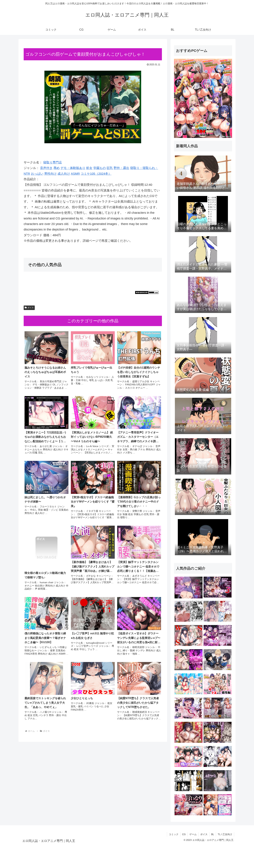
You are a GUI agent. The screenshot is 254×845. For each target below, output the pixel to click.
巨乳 (110, 168)
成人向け (64, 173)
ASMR (75, 173)
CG (184, 834)
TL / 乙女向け (225, 834)
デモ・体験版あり (72, 168)
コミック (173, 834)
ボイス (30, 307)
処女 (89, 168)
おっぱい (37, 173)
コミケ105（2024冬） (96, 173)
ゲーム (193, 834)
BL (212, 834)
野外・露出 (121, 168)
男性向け (50, 173)
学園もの (99, 168)
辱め (56, 168)
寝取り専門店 (52, 162)
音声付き (46, 168)
